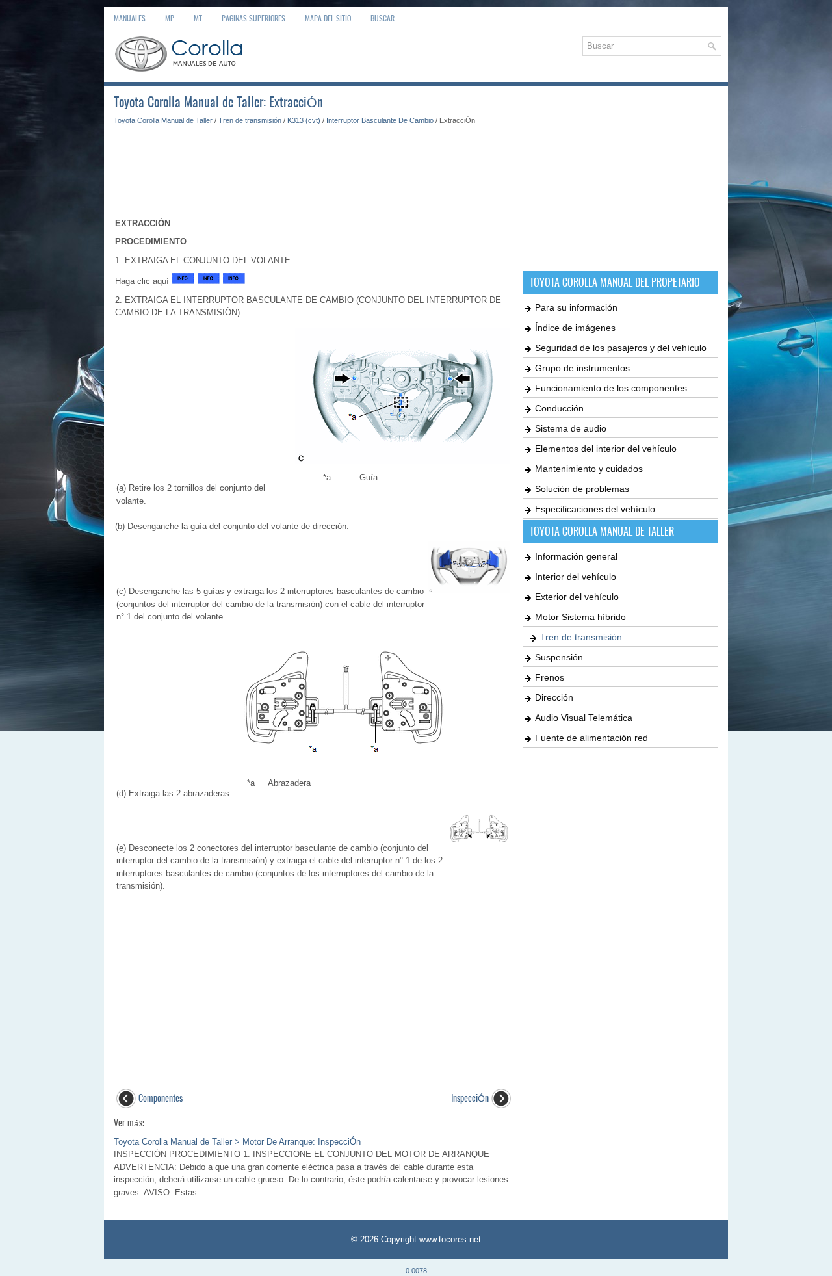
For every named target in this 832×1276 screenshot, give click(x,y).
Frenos (549, 677)
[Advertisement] (314, 165)
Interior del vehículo (575, 576)
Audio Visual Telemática (583, 717)
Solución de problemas (582, 489)
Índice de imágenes (575, 327)
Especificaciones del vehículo (595, 509)
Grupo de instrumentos (582, 368)
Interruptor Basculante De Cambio (380, 120)
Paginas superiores (253, 18)
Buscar (382, 18)
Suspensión (559, 657)
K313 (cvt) (303, 120)
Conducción (559, 408)
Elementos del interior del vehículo (606, 448)
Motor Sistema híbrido (580, 617)
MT (198, 18)
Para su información (576, 307)
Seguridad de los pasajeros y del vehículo (621, 348)
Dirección (554, 697)
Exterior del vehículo (577, 597)
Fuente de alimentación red (591, 738)
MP (169, 18)
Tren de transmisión (249, 120)
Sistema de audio (570, 428)
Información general (576, 556)
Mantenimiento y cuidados (589, 468)
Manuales (130, 18)
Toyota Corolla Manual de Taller (163, 120)
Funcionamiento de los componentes (611, 388)
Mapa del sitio (328, 18)
